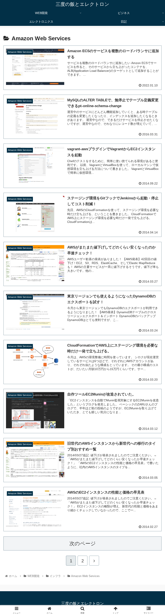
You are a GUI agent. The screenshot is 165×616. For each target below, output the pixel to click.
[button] (152, 446)
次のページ (82, 543)
